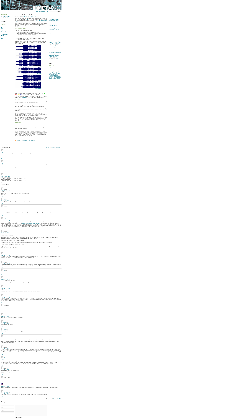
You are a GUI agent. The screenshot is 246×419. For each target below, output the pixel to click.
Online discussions (4, 34)
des (35, 16)
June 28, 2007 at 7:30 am (5, 232)
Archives (43, 11)
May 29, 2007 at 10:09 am (5, 152)
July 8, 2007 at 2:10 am (5, 379)
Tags (47, 11)
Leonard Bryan (51, 38)
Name (2, 404)
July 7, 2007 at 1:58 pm (5, 338)
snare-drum (50, 77)
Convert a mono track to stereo (54, 26)
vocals (58, 78)
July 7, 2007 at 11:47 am (5, 279)
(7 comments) (53, 37)
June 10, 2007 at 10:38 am (6, 200)
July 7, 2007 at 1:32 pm (5, 330)
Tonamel (5, 150)
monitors (50, 72)
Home (37, 11)
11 (57, 398)
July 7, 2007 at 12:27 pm (5, 297)
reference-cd (56, 76)
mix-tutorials (57, 71)
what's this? (6, 17)
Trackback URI (47, 147)
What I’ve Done (38, 51)
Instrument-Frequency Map (53, 32)
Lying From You (38, 88)
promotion (57, 75)
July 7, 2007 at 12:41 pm (5, 306)
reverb (59, 76)
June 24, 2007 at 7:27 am (5, 208)
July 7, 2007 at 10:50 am (5, 255)
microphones (51, 71)
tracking (53, 78)
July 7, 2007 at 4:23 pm (5, 359)
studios (60, 77)
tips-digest (50, 78)
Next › (60, 398)
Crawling (39, 73)
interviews (52, 70)
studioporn (57, 77)
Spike (5, 199)
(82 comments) (56, 49)
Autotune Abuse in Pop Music (54, 20)
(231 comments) (54, 56)
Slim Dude (55, 38)
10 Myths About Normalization (54, 52)
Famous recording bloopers (53, 24)
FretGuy (5, 329)
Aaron (5, 322)
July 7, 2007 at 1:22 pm (5, 316)
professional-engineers (52, 75)
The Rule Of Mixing (52, 40)
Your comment (17, 404)
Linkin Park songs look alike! (54, 19)
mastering (56, 70)
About (40, 11)
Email (2, 407)
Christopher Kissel (55, 44)
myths (53, 73)
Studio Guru (50, 44)
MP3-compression (54, 72)
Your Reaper (6, 392)
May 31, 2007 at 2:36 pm (5, 176)
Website (2, 410)
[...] (57, 38)
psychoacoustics (51, 76)
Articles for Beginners (27, 16)
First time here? (4, 26)
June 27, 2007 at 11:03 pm (6, 220)
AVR (4, 357)
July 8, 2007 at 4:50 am (5, 386)
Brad (4, 161)
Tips (2, 37)
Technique (32, 16)
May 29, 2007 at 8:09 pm (5, 163)
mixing (60, 71)
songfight (54, 77)
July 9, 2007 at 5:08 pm (5, 393)
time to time (28, 19)
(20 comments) (56, 43)
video (55, 78)
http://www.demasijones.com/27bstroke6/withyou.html (31, 223)
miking (54, 71)
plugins (50, 74)
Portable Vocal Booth (52, 30)
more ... (50, 33)
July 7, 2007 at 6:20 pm (5, 369)
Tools (2, 38)
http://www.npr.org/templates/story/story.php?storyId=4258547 (12, 156)
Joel (4, 270)
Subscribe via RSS (6, 16)
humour (50, 70)
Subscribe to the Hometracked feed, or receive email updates (26, 140)
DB (49, 54)
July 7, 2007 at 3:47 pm (5, 348)
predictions (52, 74)
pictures (59, 73)
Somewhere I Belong (37, 66)
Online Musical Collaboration (54, 29)
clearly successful (24, 97)
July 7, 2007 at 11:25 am (5, 263)
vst (59, 78)
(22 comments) (58, 40)
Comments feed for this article (55, 147)
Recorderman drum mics (53, 25)
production (56, 74)
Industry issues (3, 33)
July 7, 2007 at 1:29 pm (5, 323)
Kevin (53, 47)
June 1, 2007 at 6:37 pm (5, 190)
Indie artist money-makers (53, 28)
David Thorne (6, 218)
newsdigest (55, 73)
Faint (40, 58)
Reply (2, 158)
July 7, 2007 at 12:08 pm (5, 288)
